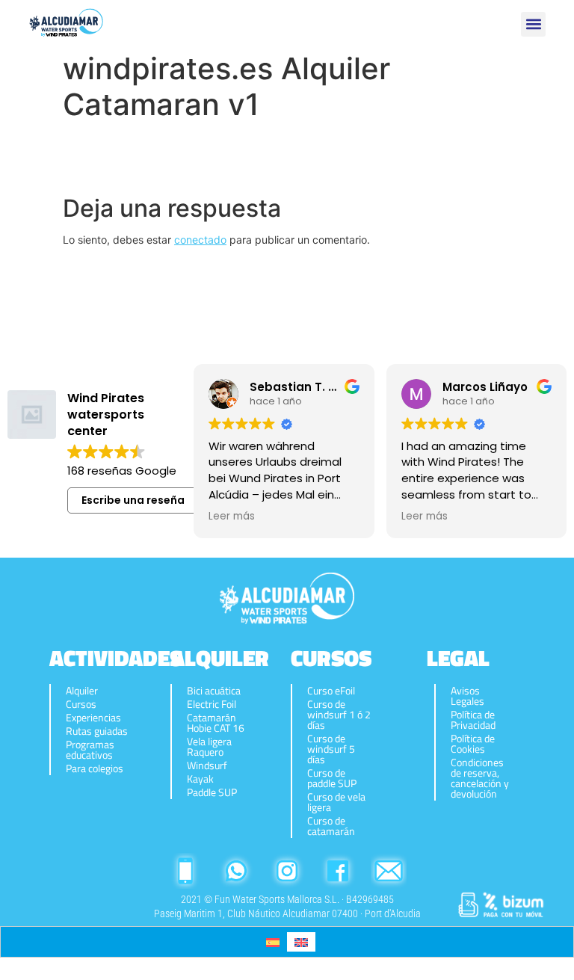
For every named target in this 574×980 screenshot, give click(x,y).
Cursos (81, 704)
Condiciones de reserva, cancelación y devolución (480, 778)
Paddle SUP (212, 792)
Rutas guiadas (97, 731)
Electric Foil (211, 704)
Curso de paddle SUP (332, 778)
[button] (533, 24)
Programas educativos (90, 750)
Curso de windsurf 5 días (331, 749)
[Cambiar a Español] (273, 941)
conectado (200, 239)
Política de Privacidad (473, 720)
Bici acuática (214, 690)
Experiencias (93, 717)
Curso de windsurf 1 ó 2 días (339, 714)
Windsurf (207, 765)
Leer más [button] (232, 516)
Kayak (200, 779)
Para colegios (94, 768)
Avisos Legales (467, 696)
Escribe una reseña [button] (133, 500)
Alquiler (82, 690)
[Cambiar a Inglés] (301, 941)
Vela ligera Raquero (209, 747)
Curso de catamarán (331, 826)
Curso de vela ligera (336, 802)
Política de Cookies (473, 744)
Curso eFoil (331, 690)
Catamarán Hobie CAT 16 (215, 723)
